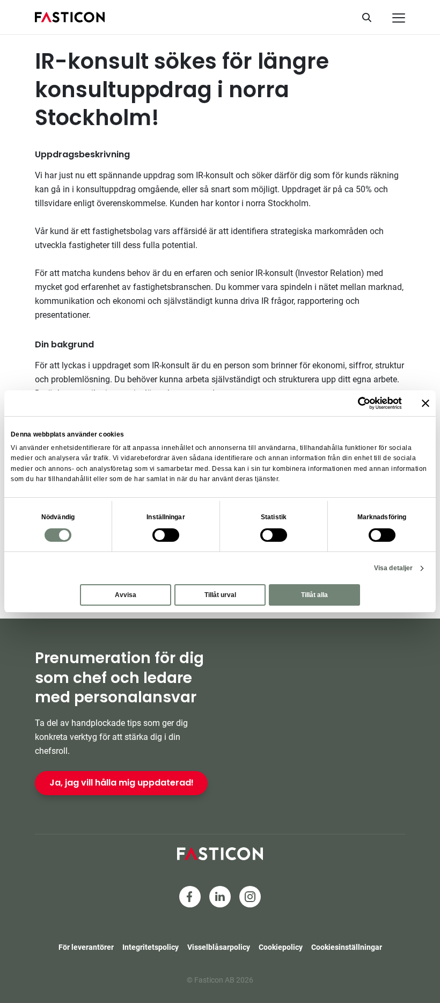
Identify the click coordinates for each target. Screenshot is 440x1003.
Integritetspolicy (150, 947)
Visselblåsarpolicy (218, 947)
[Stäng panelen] (425, 403)
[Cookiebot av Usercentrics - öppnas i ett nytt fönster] (355, 403)
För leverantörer (86, 947)
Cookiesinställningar (346, 947)
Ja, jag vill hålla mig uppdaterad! (121, 782)
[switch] (165, 535)
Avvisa (125, 595)
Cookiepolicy (281, 947)
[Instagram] (250, 896)
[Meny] (398, 18)
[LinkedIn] (220, 896)
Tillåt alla (314, 595)
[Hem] (70, 17)
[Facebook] (190, 896)
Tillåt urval (220, 595)
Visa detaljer (393, 568)
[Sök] (371, 17)
